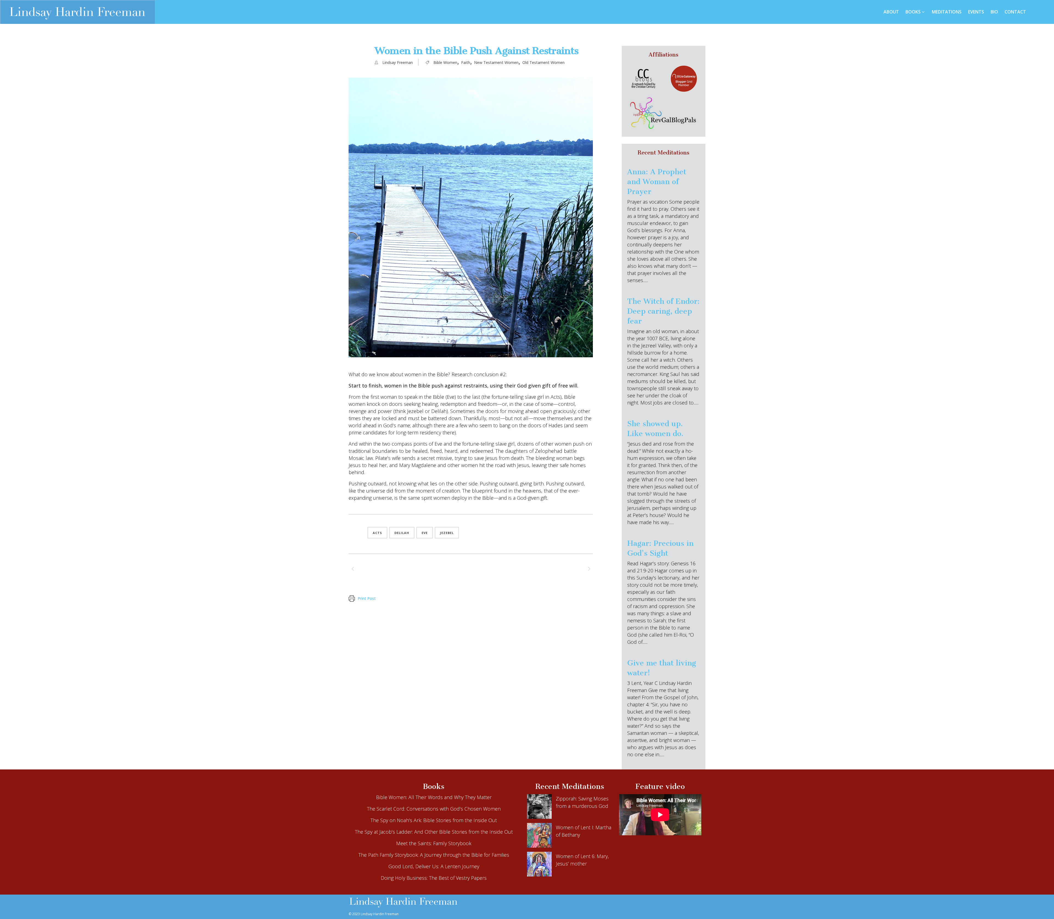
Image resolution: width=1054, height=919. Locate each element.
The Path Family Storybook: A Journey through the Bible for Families (433, 854)
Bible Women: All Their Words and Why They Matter (434, 797)
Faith (465, 62)
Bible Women (445, 62)
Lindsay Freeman (397, 62)
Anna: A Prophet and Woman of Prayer (656, 181)
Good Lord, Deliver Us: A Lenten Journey (433, 866)
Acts (377, 533)
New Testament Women (496, 62)
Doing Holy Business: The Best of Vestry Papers (434, 878)
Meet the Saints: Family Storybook (433, 843)
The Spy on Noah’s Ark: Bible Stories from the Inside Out (434, 820)
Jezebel (447, 533)
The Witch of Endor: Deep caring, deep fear (663, 311)
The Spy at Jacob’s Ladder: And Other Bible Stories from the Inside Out (434, 831)
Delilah (401, 533)
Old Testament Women (543, 62)
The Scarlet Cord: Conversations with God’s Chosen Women (434, 808)
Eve (425, 533)
